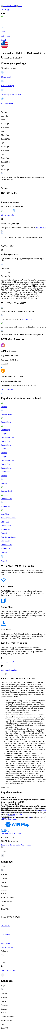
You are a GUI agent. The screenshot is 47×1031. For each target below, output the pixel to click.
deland (3, 40)
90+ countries (41, 228)
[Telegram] (7, 831)
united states (5, 36)
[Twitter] (2, 831)
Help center (17, 833)
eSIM (3, 32)
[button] (23, 849)
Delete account (26, 845)
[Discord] (5, 831)
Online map (5, 833)
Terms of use (5, 845)
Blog (11, 833)
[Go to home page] (9, 4)
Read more (18, 815)
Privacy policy (15, 845)
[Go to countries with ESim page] (6, 231)
